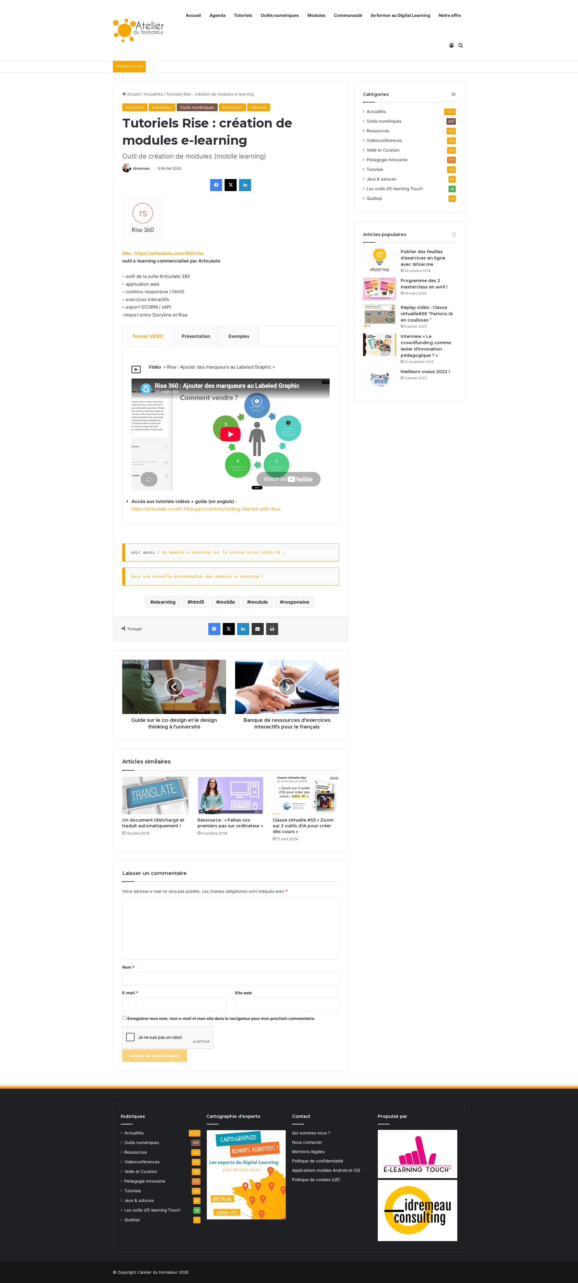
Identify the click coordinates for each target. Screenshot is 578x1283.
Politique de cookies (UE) (316, 1179)
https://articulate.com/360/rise (169, 253)
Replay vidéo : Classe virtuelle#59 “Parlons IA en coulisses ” (427, 314)
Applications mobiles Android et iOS (326, 1170)
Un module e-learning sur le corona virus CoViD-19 (221, 552)
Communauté (348, 15)
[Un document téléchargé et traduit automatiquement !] (155, 795)
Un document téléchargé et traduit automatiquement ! (153, 823)
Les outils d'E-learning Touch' (395, 188)
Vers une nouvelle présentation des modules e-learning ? (197, 576)
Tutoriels (243, 15)
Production (232, 107)
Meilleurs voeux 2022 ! (425, 371)
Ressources (378, 130)
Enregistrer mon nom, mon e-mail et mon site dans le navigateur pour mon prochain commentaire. (221, 1018)
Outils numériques (280, 15)
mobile (227, 602)
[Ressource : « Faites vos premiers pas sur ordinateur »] (230, 795)
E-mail (130, 992)
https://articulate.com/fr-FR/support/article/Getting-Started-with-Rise (206, 509)
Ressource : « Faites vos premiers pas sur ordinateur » (230, 823)
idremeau (141, 168)
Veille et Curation (383, 150)
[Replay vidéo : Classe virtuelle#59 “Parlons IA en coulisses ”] (379, 315)
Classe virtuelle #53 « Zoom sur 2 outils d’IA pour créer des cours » (303, 825)
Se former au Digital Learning (400, 15)
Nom (128, 967)
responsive (296, 602)
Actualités (153, 94)
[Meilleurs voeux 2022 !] (379, 380)
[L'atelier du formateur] (138, 30)
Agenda (217, 15)
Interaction (162, 107)
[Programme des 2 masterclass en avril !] (379, 289)
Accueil (193, 15)
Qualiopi (374, 198)
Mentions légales (308, 1151)
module (259, 602)
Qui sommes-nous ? (311, 1132)
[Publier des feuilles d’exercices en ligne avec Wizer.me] (379, 260)
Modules (316, 15)
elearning (164, 602)
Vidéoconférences (384, 140)
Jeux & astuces (381, 179)
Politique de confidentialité (317, 1161)
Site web (243, 992)
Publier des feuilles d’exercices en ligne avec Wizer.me (423, 258)
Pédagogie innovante (387, 159)
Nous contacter (307, 1142)
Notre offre (450, 15)
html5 (197, 602)
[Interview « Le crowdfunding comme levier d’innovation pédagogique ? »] (379, 344)
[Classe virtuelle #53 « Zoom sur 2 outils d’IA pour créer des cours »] (306, 795)
